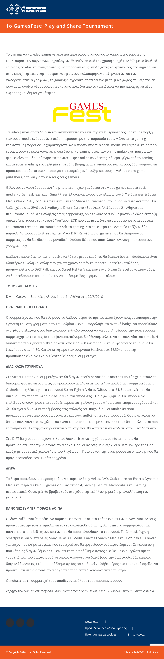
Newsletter (92, 622)
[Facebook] (10, 622)
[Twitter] (20, 622)
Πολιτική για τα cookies (100, 634)
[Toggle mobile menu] (156, 7)
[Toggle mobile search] (149, 7)
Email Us (152, 651)
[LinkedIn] (30, 622)
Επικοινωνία (136, 634)
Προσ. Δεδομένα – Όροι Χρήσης (106, 628)
